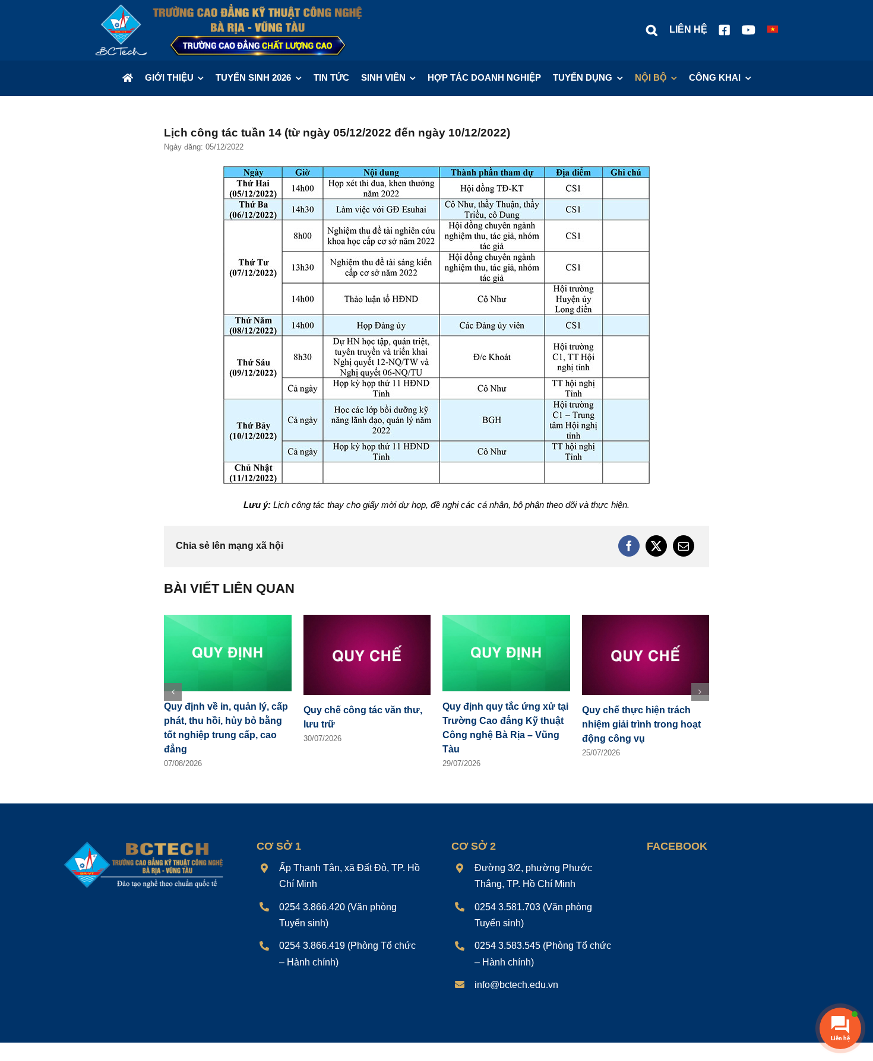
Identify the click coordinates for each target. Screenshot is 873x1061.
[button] (651, 30)
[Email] (683, 546)
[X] (656, 546)
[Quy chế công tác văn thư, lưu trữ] (367, 620)
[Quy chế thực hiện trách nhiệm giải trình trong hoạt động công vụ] (646, 620)
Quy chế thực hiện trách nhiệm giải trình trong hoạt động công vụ (641, 724)
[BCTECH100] (143, 843)
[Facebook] (629, 546)
